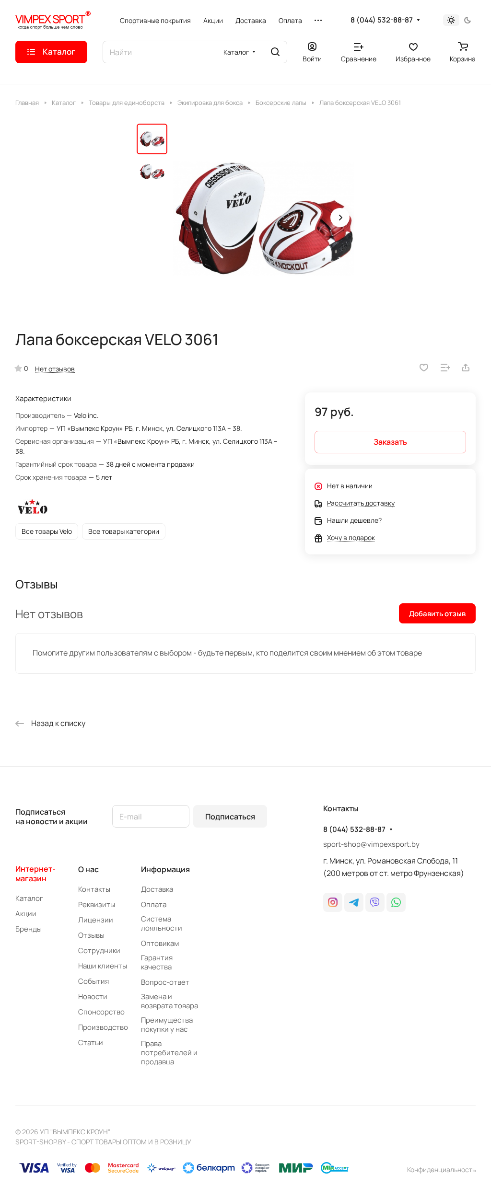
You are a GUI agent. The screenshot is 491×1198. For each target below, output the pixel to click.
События (93, 981)
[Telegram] (353, 902)
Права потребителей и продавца (169, 1052)
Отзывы (91, 935)
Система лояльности (161, 923)
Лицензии (95, 920)
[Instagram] (332, 902)
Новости (92, 996)
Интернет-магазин (35, 874)
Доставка (157, 889)
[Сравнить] (445, 367)
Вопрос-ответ (165, 982)
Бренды (28, 929)
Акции (25, 914)
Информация (165, 869)
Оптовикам (160, 943)
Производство (103, 1027)
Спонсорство (101, 1012)
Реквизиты (96, 904)
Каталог (29, 898)
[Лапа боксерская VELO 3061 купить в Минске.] (263, 218)
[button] (340, 217)
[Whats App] (396, 902)
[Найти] (275, 52)
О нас (88, 869)
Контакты (94, 889)
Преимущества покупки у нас (167, 1024)
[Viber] (375, 902)
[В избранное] (424, 367)
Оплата (153, 904)
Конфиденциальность (441, 1169)
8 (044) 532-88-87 (382, 20)
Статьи (90, 1042)
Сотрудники (99, 950)
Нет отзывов (55, 368)
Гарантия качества (157, 962)
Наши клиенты (102, 966)
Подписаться (230, 816)
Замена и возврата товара (169, 1001)
